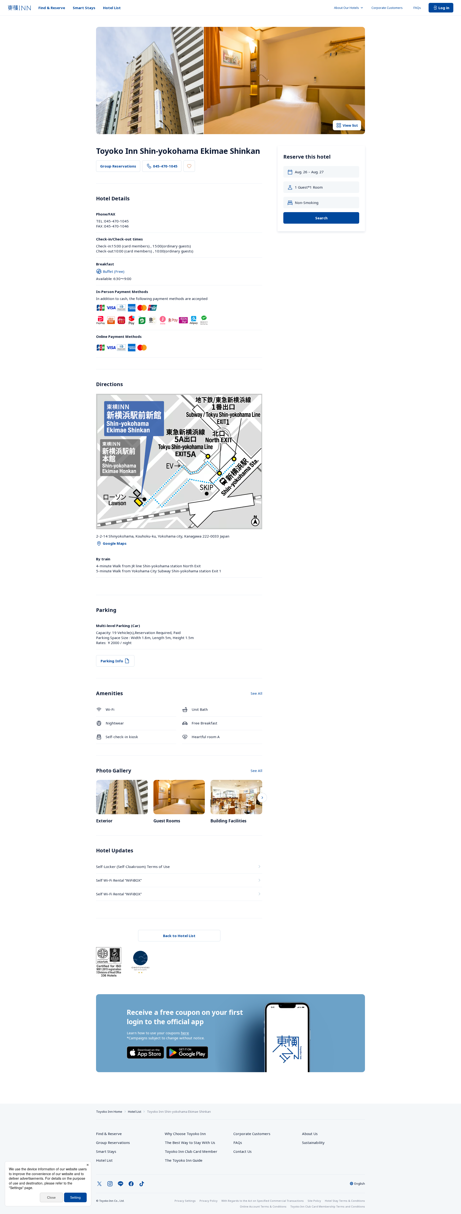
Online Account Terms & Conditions (263, 1206)
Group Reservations (118, 166)
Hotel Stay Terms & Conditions (345, 1200)
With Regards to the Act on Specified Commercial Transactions (262, 1200)
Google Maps (115, 543)
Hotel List (112, 7)
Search (321, 217)
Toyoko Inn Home (109, 1111)
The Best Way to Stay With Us (190, 1142)
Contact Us (242, 1151)
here (185, 1032)
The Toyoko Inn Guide (183, 1160)
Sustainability (313, 1142)
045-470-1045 (165, 166)
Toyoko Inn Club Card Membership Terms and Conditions (327, 1206)
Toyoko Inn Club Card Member (191, 1151)
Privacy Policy (209, 1200)
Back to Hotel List (179, 935)
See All (256, 693)
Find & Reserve (51, 7)
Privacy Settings (185, 1200)
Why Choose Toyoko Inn (185, 1133)
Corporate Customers (388, 8)
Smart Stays (84, 7)
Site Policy (314, 1200)
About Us (310, 1133)
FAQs (417, 8)
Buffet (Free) (113, 271)
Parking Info (112, 660)
